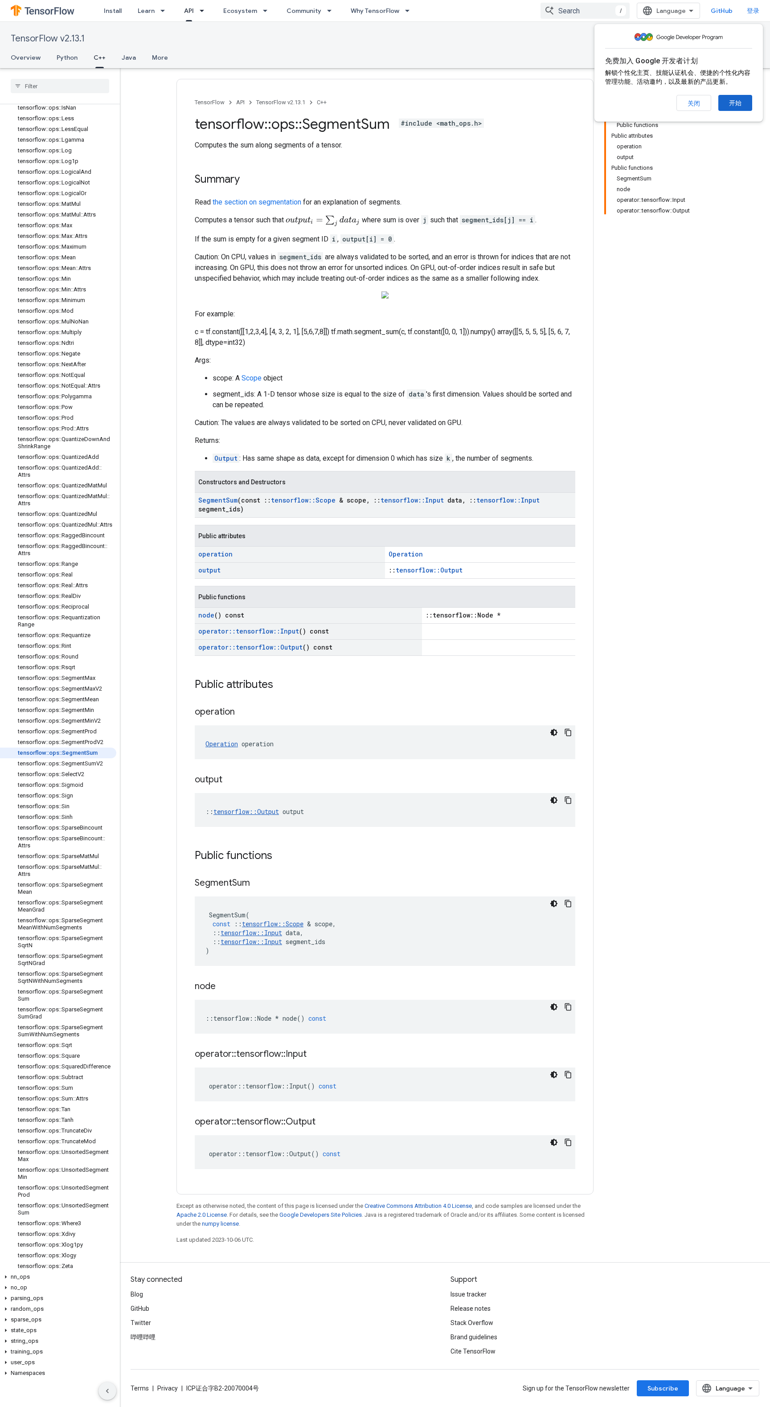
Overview (26, 57)
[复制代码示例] (568, 732)
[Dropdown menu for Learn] (165, 10)
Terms (140, 1388)
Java (129, 57)
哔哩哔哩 (143, 1337)
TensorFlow (210, 102)
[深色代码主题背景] (554, 732)
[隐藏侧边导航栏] (107, 1391)
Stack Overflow (472, 1322)
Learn (146, 11)
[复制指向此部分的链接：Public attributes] (282, 685)
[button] (58, 1277)
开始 (735, 103)
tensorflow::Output (429, 570)
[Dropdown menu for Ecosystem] (268, 10)
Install (113, 11)
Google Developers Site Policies (320, 1214)
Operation (406, 554)
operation (215, 554)
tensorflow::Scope (303, 500)
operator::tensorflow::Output (250, 647)
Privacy (167, 1388)
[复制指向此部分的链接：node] (224, 987)
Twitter (141, 1322)
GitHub (722, 11)
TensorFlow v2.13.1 (48, 38)
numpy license (220, 1223)
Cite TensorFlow (473, 1351)
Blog (137, 1294)
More (160, 57)
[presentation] (323, 221)
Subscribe (662, 1388)
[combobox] (585, 11)
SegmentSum (218, 500)
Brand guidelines (474, 1337)
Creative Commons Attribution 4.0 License (418, 1205)
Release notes (471, 1308)
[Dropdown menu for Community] (332, 10)
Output (226, 458)
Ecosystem (240, 11)
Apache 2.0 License (201, 1214)
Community (304, 11)
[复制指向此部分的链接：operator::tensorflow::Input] (315, 1054)
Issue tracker (469, 1294)
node (206, 615)
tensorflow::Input (412, 500)
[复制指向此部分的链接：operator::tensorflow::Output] (324, 1122)
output (209, 570)
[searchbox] (60, 86)
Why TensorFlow (375, 11)
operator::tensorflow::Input (248, 631)
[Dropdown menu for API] (204, 10)
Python (67, 57)
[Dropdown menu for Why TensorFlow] (410, 10)
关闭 (694, 103)
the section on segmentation (257, 202)
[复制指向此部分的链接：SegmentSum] (259, 883)
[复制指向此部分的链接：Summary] (249, 180)
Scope (252, 378)
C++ (100, 57)
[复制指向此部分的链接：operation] (244, 712)
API (189, 11)
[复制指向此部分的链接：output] (231, 780)
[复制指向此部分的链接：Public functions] (281, 856)
